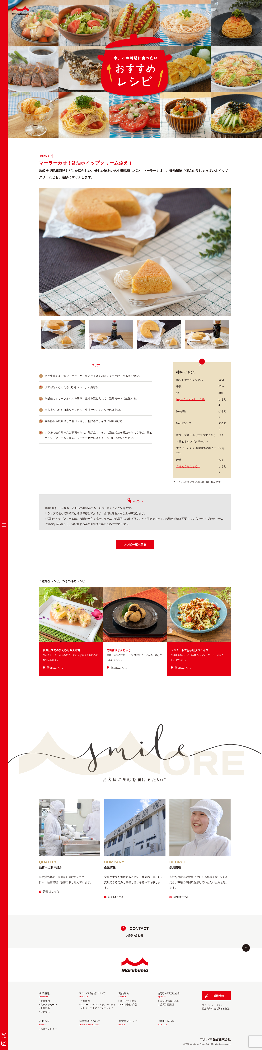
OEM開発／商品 (128, 1004)
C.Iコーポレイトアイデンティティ (98, 1004)
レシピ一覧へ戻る (134, 544)
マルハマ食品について (92, 995)
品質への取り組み (169, 995)
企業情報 (44, 995)
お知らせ (44, 1022)
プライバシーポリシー (213, 1005)
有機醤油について (89, 1022)
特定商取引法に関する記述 (216, 1008)
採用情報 (218, 995)
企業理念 (85, 1001)
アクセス (45, 1011)
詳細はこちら (55, 667)
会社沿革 (45, 1008)
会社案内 (45, 1001)
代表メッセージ (49, 1004)
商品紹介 (124, 995)
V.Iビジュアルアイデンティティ (97, 1008)
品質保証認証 (167, 1004)
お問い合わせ (137, 931)
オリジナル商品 (128, 1001)
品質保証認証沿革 (169, 1001)
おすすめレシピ (128, 1022)
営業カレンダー (49, 1029)
